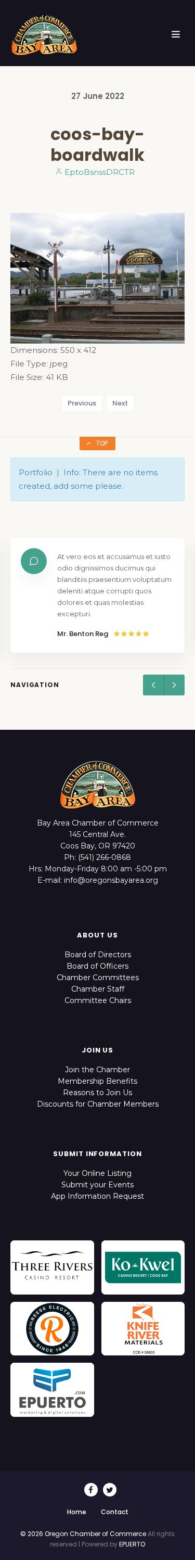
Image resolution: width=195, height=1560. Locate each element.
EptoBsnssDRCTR (98, 172)
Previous (82, 403)
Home (76, 1511)
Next (120, 403)
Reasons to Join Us (97, 1092)
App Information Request (97, 1196)
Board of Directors (97, 954)
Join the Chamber (97, 1069)
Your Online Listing (97, 1173)
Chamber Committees (98, 977)
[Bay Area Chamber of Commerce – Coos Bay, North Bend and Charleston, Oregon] (44, 34)
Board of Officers (97, 966)
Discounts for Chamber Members (98, 1104)
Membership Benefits (97, 1081)
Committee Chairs (97, 1000)
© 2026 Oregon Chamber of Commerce (83, 1533)
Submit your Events (97, 1184)
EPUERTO (132, 1544)
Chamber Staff (97, 989)
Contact (114, 1511)
